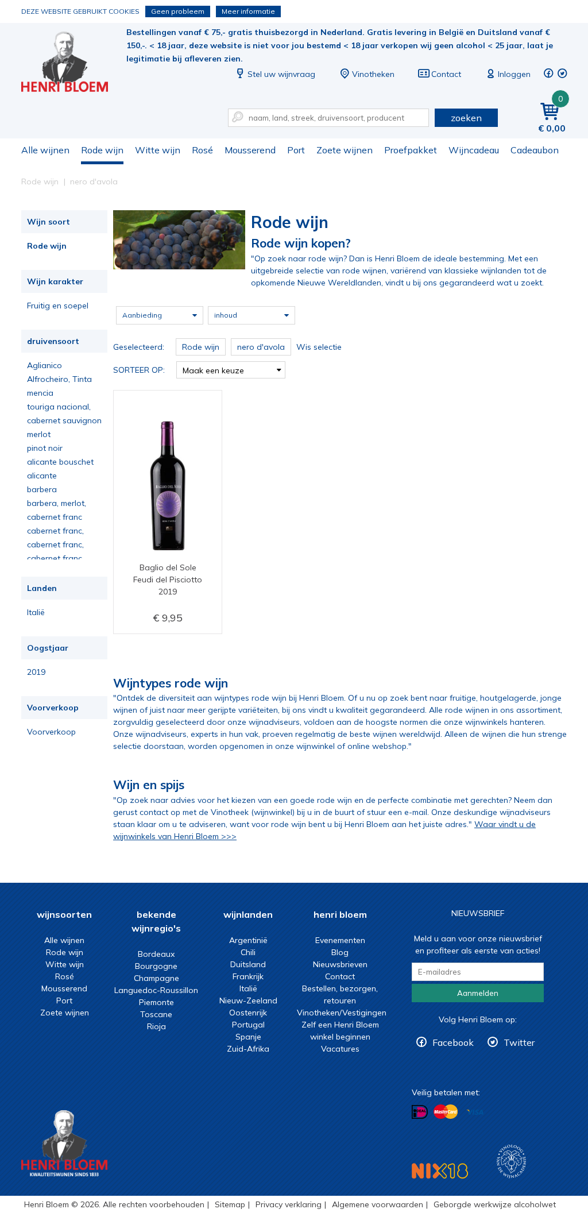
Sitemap (230, 1204)
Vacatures (340, 1049)
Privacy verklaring (289, 1204)
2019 (36, 672)
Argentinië (248, 940)
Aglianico (44, 365)
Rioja (156, 1026)
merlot (39, 434)
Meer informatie (248, 11)
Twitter (519, 1042)
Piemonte (156, 1002)
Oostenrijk (248, 1012)
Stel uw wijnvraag (281, 74)
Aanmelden (477, 993)
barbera (42, 489)
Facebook (453, 1042)
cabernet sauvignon (64, 420)
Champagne (156, 978)
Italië (36, 612)
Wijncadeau (473, 150)
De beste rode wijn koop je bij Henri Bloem (72, 63)
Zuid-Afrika (248, 1049)
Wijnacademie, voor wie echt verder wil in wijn (511, 1162)
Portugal (248, 1024)
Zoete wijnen (344, 150)
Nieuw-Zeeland (248, 1000)
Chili (248, 952)
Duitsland (248, 964)
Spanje (248, 1037)
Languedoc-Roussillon (156, 990)
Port (296, 150)
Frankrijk (248, 976)
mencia (40, 393)
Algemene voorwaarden (377, 1204)
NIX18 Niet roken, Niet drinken (440, 1171)
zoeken (466, 117)
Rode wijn (102, 150)
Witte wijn (157, 150)
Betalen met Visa (474, 1112)
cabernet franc (54, 517)
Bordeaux (156, 954)
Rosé (202, 150)
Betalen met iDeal (420, 1112)
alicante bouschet (60, 462)
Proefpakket (410, 150)
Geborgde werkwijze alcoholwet (495, 1204)
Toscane (156, 1014)
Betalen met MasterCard (446, 1111)
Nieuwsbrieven (340, 964)
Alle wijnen (45, 150)
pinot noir (45, 448)
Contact (446, 74)
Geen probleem (177, 11)
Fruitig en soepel (57, 305)
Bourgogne (156, 966)
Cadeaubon (534, 150)
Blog (340, 952)
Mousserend (250, 150)
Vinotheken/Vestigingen (341, 1012)
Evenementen (340, 940)
